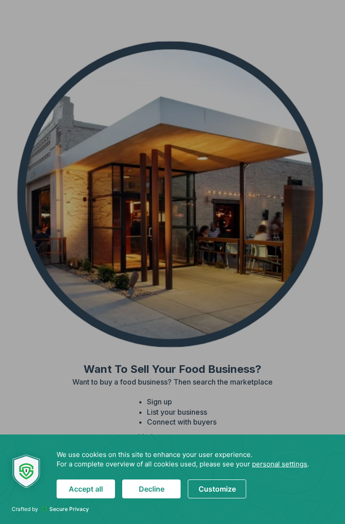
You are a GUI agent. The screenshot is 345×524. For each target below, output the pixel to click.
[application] (172, 479)
